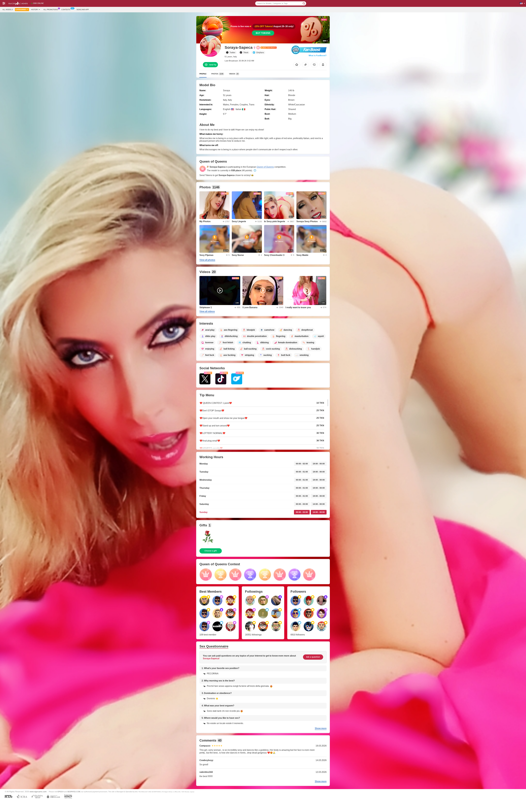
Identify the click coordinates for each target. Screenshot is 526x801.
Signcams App (82, 10)
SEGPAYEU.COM (73, 792)
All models (7, 10)
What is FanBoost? (318, 55)
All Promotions (50, 10)
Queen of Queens (265, 167)
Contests (65, 10)
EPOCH (61, 792)
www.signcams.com (38, 792)
